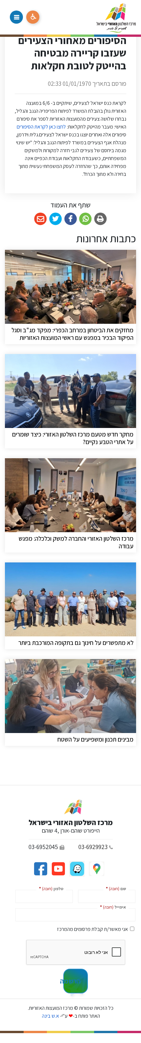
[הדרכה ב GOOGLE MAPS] (96, 868)
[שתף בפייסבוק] (71, 219)
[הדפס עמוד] (100, 219)
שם (114, 888)
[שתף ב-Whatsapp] (85, 219)
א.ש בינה (50, 1015)
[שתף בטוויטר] (56, 219)
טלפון (49, 888)
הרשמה (72, 980)
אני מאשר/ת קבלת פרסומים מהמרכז (92, 929)
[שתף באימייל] (40, 219)
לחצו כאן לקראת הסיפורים (41, 126)
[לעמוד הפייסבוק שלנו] (40, 868)
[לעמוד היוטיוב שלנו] (57, 868)
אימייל (111, 907)
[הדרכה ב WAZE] (76, 868)
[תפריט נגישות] (32, 17)
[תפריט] (16, 17)
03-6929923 (93, 846)
